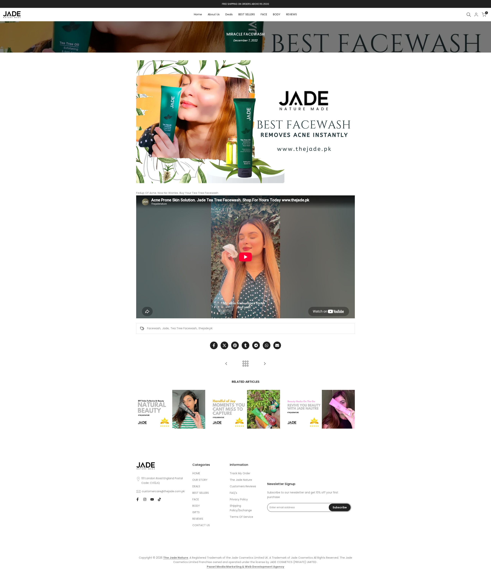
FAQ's (233, 493)
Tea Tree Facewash (184, 328)
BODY (196, 506)
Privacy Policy (239, 499)
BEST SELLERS (200, 493)
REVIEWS (197, 519)
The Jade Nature (241, 480)
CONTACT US (201, 525)
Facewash (154, 328)
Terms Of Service (241, 517)
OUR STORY (200, 480)
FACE (195, 499)
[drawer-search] (469, 14)
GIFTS (196, 512)
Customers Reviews (243, 486)
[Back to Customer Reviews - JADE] (245, 363)
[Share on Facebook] (214, 345)
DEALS (196, 486)
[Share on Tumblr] (245, 345)
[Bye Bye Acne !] (264, 363)
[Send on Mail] (277, 345)
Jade (165, 328)
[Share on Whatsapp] (266, 345)
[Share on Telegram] (256, 345)
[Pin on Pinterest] (235, 345)
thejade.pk (206, 328)
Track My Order (240, 473)
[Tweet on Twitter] (224, 345)
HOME (196, 473)
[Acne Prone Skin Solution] (226, 363)
